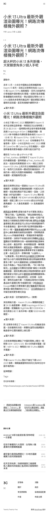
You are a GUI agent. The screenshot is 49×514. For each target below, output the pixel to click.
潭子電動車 (32, 285)
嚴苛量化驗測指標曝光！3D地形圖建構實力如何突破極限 (19, 455)
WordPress (38, 509)
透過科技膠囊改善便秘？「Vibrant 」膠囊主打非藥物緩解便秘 (12, 407)
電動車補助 (19, 229)
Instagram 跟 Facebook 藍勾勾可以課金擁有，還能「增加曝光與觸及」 (34, 407)
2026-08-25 (43, 445)
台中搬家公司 (32, 256)
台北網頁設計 (37, 288)
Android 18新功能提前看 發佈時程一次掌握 (18, 436)
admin (9, 32)
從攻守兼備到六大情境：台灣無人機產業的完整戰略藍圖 (19, 445)
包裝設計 (39, 282)
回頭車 (16, 250)
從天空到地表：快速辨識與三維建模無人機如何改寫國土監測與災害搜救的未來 (20, 465)
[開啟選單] (44, 3)
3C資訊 (18, 32)
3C (4, 3)
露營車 (27, 274)
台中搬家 (14, 268)
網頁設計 (7, 211)
